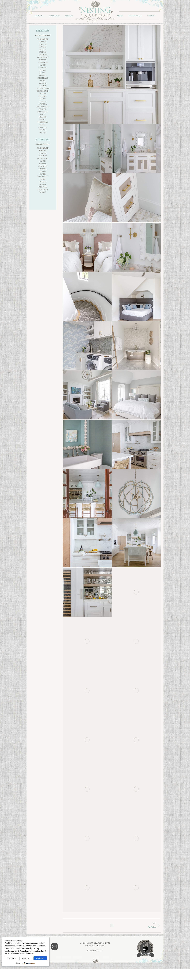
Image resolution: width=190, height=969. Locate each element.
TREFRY (43, 101)
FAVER (42, 114)
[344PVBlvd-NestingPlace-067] (87, 198)
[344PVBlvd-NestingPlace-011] (87, 789)
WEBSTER (43, 187)
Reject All (25, 958)
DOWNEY (42, 75)
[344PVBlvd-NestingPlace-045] (136, 395)
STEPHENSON (42, 189)
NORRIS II (42, 44)
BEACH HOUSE (42, 91)
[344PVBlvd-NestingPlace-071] (112, 74)
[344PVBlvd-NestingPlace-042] (136, 444)
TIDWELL (42, 60)
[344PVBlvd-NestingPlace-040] (87, 493)
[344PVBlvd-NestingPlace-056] (87, 296)
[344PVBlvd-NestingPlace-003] (87, 887)
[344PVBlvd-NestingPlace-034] (136, 543)
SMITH (42, 80)
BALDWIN (42, 109)
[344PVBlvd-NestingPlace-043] (87, 444)
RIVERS (43, 49)
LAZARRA (43, 104)
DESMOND (43, 54)
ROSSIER (42, 83)
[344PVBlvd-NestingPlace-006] (87, 838)
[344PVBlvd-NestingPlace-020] (136, 690)
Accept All (40, 958)
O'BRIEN (42, 130)
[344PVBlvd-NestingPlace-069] (136, 148)
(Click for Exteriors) (42, 35)
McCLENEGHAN (42, 106)
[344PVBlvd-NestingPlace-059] (87, 247)
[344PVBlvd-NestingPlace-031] (136, 592)
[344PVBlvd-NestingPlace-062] (136, 247)
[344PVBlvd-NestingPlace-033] (87, 592)
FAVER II (42, 41)
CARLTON (43, 67)
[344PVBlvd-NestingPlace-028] (136, 641)
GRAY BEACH (42, 111)
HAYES (42, 124)
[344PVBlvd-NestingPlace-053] (136, 345)
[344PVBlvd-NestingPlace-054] (87, 345)
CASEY (42, 119)
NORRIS (43, 99)
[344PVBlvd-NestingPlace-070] (87, 148)
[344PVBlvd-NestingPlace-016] (136, 740)
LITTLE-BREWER (42, 88)
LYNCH (42, 65)
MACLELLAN (43, 122)
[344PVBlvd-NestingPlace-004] (136, 838)
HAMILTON (42, 127)
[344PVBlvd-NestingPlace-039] (136, 493)
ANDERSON (42, 62)
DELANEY (43, 96)
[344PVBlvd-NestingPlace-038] (87, 543)
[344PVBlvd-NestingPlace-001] (136, 887)
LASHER (42, 86)
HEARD (42, 70)
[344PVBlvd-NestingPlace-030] (87, 641)
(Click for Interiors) (43, 144)
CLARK (42, 73)
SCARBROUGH (42, 39)
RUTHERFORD (42, 57)
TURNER (42, 93)
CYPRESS (42, 52)
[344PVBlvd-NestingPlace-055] (136, 296)
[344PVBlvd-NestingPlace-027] (87, 690)
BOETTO (42, 47)
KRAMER (42, 117)
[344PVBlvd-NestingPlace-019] (87, 740)
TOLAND (42, 132)
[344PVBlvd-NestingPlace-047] (87, 395)
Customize (11, 958)
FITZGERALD (43, 78)
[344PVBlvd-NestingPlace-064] (136, 198)
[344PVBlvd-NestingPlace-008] (136, 789)
